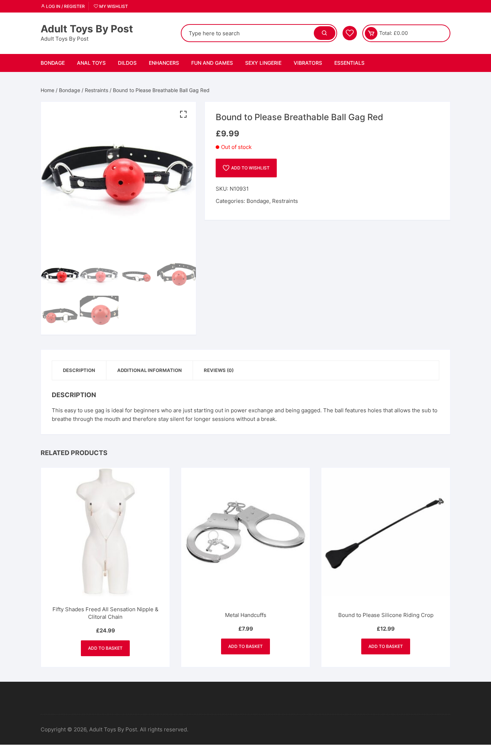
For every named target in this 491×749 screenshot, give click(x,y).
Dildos (127, 63)
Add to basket (105, 648)
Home (47, 90)
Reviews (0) (219, 370)
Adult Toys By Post (87, 29)
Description (79, 370)
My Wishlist (113, 6)
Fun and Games (212, 63)
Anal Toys (91, 63)
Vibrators (308, 63)
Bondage (53, 63)
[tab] (79, 370)
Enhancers (164, 63)
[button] (183, 114)
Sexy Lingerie (263, 63)
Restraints (96, 90)
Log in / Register (65, 6)
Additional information (149, 370)
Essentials (349, 63)
